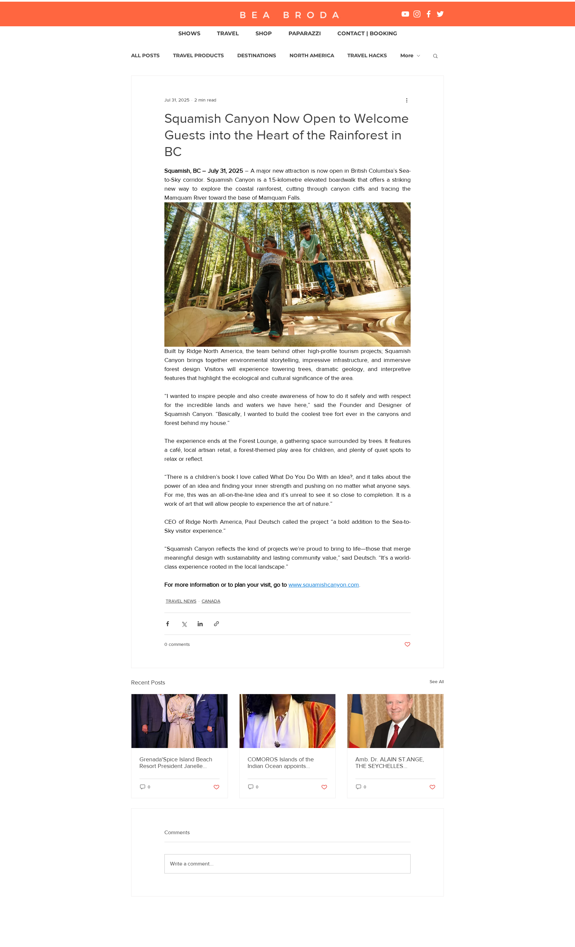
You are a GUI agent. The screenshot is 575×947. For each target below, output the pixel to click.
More (406, 56)
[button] (435, 55)
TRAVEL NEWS (181, 601)
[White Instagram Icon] (417, 14)
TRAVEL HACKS (367, 56)
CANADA (211, 601)
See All (437, 681)
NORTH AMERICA (311, 56)
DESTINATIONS (256, 56)
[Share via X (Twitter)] (184, 624)
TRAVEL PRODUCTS (198, 56)
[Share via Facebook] (167, 624)
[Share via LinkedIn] (200, 624)
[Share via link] (216, 624)
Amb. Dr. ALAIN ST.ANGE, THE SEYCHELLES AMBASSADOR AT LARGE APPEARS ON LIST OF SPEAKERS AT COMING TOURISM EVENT (390, 762)
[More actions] (407, 100)
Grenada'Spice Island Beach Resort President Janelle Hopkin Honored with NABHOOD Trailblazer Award (177, 762)
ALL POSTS (145, 56)
